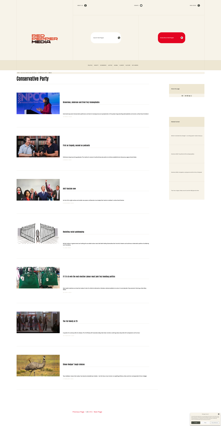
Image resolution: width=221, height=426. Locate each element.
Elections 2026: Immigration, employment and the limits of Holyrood (186, 172)
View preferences (215, 422)
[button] (218, 414)
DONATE (136, 5)
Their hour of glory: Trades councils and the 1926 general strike (185, 190)
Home (18, 72)
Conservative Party (42, 72)
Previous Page (78, 412)
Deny (205, 422)
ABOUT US (80, 5)
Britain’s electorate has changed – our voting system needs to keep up (186, 135)
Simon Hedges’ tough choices (74, 364)
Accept (195, 422)
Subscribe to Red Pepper (167, 37)
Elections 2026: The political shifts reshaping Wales (182, 154)
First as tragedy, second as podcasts (76, 145)
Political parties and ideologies (29, 72)
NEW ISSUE (193, 5)
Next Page (98, 412)
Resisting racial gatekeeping (73, 232)
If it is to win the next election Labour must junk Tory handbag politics (89, 276)
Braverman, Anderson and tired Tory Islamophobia (81, 102)
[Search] (119, 38)
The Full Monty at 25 (70, 321)
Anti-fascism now (69, 188)
